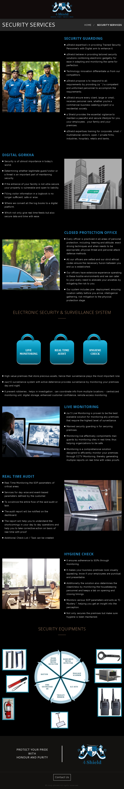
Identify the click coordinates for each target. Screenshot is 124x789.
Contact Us (62, 777)
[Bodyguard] (62, 9)
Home (87, 25)
